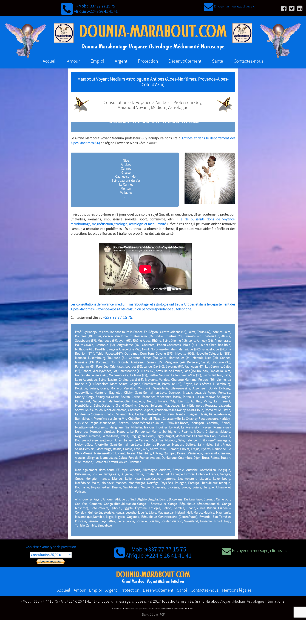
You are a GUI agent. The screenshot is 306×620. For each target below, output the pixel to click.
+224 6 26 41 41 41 (103, 11)
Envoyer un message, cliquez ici (234, 6)
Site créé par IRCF (153, 615)
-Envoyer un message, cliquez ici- (122, 601)
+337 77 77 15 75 (101, 6)
